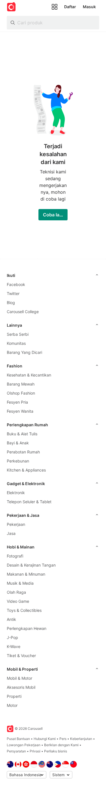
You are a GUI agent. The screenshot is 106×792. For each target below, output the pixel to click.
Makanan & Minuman (26, 574)
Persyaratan (16, 751)
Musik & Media (20, 583)
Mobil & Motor (19, 678)
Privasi (35, 751)
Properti (14, 696)
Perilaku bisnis (55, 751)
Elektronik (16, 492)
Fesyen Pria (17, 402)
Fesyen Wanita (20, 411)
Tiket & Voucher (21, 655)
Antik (11, 619)
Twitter (13, 293)
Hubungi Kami (45, 739)
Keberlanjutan (81, 739)
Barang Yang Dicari (24, 352)
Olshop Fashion (21, 393)
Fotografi (15, 556)
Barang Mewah (20, 384)
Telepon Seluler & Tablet (29, 501)
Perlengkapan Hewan (26, 628)
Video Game (18, 601)
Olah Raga (16, 592)
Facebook (16, 284)
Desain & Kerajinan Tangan (31, 565)
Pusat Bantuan (18, 739)
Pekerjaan (16, 524)
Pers (62, 739)
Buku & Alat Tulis (22, 433)
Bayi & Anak (18, 442)
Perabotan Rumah (23, 451)
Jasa (11, 533)
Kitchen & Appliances (26, 470)
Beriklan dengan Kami (61, 745)
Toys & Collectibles (24, 610)
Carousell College (23, 311)
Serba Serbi (18, 334)
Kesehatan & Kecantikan (29, 375)
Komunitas (16, 343)
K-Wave (13, 646)
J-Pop (12, 637)
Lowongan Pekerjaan (23, 745)
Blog (11, 302)
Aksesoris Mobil (21, 687)
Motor (12, 705)
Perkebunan (18, 461)
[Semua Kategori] (54, 7)
